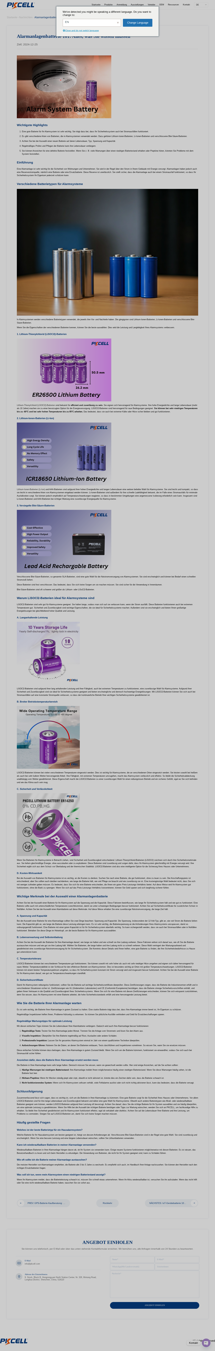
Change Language (137, 22)
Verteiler (151, 4)
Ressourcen (173, 4)
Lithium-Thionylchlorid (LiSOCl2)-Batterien (36, 405)
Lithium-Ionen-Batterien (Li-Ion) (31, 489)
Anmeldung (122, 4)
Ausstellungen (137, 4)
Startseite (96, 4)
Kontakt (186, 4)
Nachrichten (26, 17)
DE (197, 5)
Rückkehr (107, 1203)
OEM (161, 4)
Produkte (108, 4)
